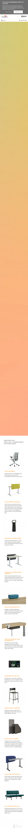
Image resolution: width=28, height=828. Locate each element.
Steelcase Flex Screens (11, 738)
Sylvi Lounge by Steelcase (12, 806)
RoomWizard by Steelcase (12, 676)
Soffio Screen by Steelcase (12, 774)
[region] (14, 7)
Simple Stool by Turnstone (12, 708)
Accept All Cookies (18, 11)
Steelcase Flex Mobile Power (13, 538)
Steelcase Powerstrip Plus (12, 607)
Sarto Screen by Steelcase (12, 501)
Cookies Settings (8, 11)
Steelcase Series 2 (10, 471)
